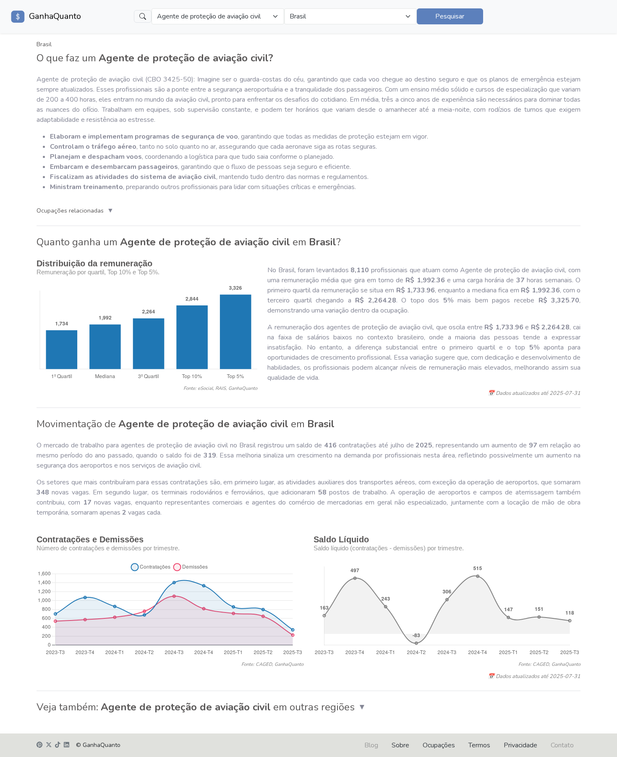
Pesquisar (449, 16)
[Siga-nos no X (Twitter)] (49, 745)
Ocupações (439, 745)
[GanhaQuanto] (18, 16)
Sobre (400, 745)
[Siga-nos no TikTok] (57, 745)
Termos (479, 745)
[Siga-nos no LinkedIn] (66, 745)
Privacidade (520, 745)
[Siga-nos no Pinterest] (39, 745)
